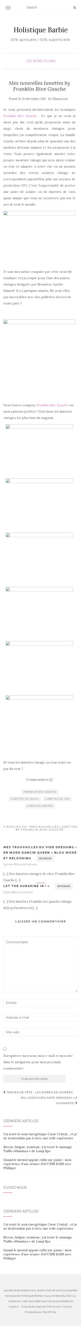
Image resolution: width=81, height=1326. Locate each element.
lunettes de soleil (25, 798)
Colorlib (66, 1306)
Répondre (45, 858)
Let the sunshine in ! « (26, 886)
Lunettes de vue (57, 798)
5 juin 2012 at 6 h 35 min (18, 892)
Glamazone (60, 99)
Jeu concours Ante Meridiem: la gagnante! (49, 1100)
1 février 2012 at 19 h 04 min (20, 864)
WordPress (49, 1312)
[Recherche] (75, 7)
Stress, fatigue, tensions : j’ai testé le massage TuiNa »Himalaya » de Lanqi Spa (37, 1149)
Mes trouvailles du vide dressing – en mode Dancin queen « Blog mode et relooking (40, 852)
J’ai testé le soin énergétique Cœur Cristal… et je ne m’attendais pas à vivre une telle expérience (40, 1136)
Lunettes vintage (40, 805)
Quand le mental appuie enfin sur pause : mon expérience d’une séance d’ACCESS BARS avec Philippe (37, 1164)
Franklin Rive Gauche (20, 116)
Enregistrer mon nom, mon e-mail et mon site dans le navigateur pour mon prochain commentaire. (38, 1062)
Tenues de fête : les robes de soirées (39, 1092)
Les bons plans (40, 61)
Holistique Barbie (41, 29)
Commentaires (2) (39, 779)
